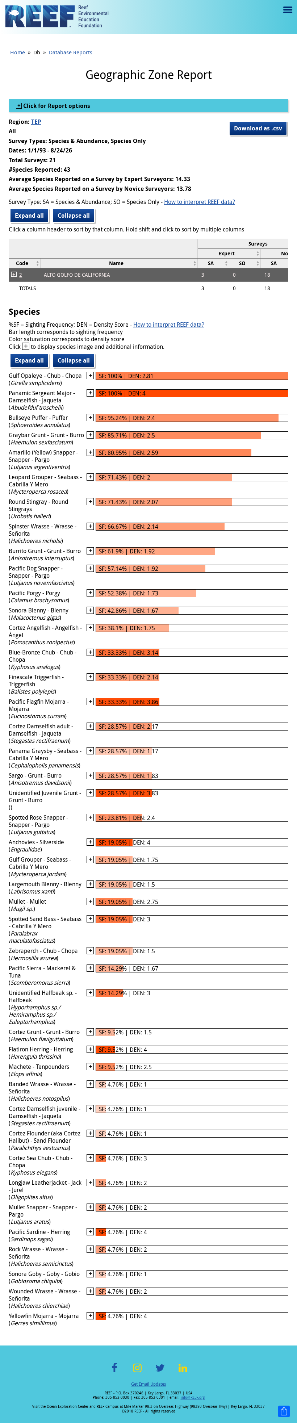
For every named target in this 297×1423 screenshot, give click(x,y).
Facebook (114, 1372)
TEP (36, 122)
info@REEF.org (193, 1397)
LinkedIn (182, 1372)
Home (17, 52)
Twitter (160, 1372)
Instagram (137, 1372)
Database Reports (70, 52)
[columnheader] (229, 253)
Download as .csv (258, 128)
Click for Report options (56, 106)
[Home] (57, 17)
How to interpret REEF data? (199, 202)
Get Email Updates (148, 1384)
